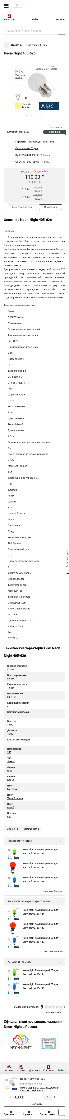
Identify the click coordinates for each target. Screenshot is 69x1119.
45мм (10, 724)
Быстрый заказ (22, 207)
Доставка (34, 1070)
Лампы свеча (31, 829)
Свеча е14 (12, 829)
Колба (10, 780)
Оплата (21, 1070)
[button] (26, 115)
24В (9, 752)
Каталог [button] (9, 1070)
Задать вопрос (67, 559)
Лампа (11, 761)
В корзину (50, 207)
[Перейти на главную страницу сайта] (28, 5)
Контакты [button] (9, 19)
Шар (9, 770)
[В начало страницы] (61, 1112)
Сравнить (9, 1114)
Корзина (60, 19)
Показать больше (52, 891)
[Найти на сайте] (61, 31)
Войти (35, 19)
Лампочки (16, 45)
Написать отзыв (53, 1012)
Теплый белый (15, 798)
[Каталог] (6, 6)
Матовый (12, 789)
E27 (9, 816)
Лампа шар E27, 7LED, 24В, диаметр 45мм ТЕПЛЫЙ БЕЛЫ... (39, 1089)
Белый (10, 807)
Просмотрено (47, 1114)
